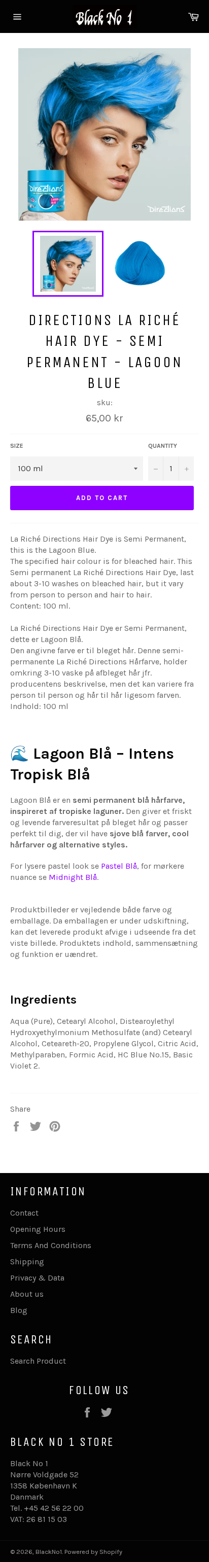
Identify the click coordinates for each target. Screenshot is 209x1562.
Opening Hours (37, 1229)
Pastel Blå (119, 866)
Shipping (27, 1261)
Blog (18, 1310)
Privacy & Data (37, 1278)
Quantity (162, 445)
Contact (24, 1213)
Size (16, 445)
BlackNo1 (49, 1551)
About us (27, 1294)
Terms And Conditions (50, 1245)
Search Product (38, 1361)
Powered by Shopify (93, 1551)
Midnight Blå (72, 877)
